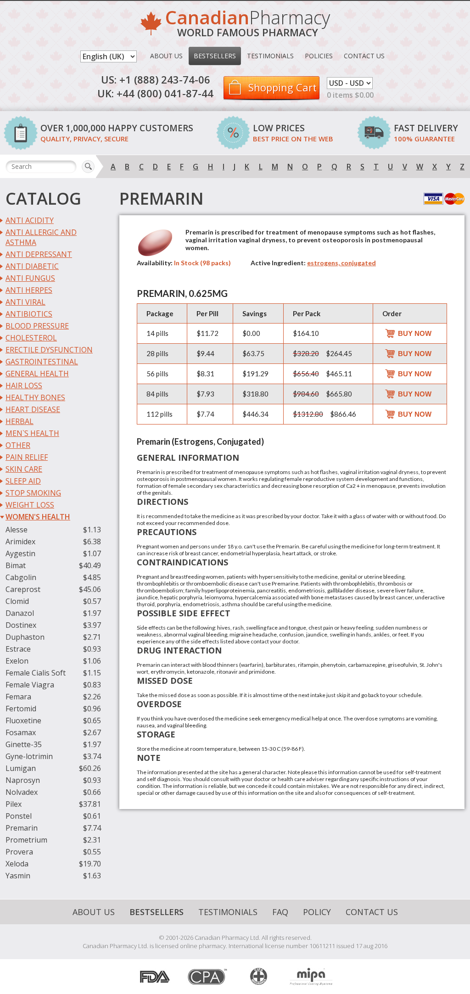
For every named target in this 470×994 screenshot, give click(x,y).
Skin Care (24, 469)
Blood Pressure (37, 326)
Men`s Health (32, 433)
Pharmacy (247, 24)
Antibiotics (29, 314)
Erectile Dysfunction (49, 350)
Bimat (16, 565)
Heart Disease (33, 409)
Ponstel (19, 816)
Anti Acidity (30, 220)
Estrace (18, 649)
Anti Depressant (39, 254)
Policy (317, 911)
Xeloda (17, 864)
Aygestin (20, 553)
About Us (166, 55)
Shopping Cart (282, 87)
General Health (37, 374)
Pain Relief (27, 457)
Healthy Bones (35, 397)
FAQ (280, 911)
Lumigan (21, 768)
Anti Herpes (29, 290)
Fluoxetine (23, 720)
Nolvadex (22, 792)
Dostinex (21, 625)
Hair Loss (24, 385)
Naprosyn (23, 780)
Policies (319, 55)
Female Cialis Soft (36, 673)
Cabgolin (21, 577)
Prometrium (26, 840)
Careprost (23, 589)
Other (18, 445)
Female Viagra (30, 685)
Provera (19, 852)
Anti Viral (25, 302)
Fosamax (21, 732)
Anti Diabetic (32, 266)
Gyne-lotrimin (29, 756)
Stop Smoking (33, 493)
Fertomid (21, 709)
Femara (18, 697)
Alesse (17, 530)
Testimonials (270, 55)
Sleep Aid (23, 481)
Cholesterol (31, 338)
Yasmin (18, 876)
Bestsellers (215, 55)
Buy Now (414, 333)
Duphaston (25, 637)
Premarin (22, 828)
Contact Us (364, 55)
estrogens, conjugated (341, 263)
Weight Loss (30, 505)
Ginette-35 (24, 744)
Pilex (14, 804)
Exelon (17, 661)
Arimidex (20, 541)
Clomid (17, 601)
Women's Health (38, 517)
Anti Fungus (30, 278)
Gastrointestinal (42, 362)
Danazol (20, 613)
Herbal (20, 421)
